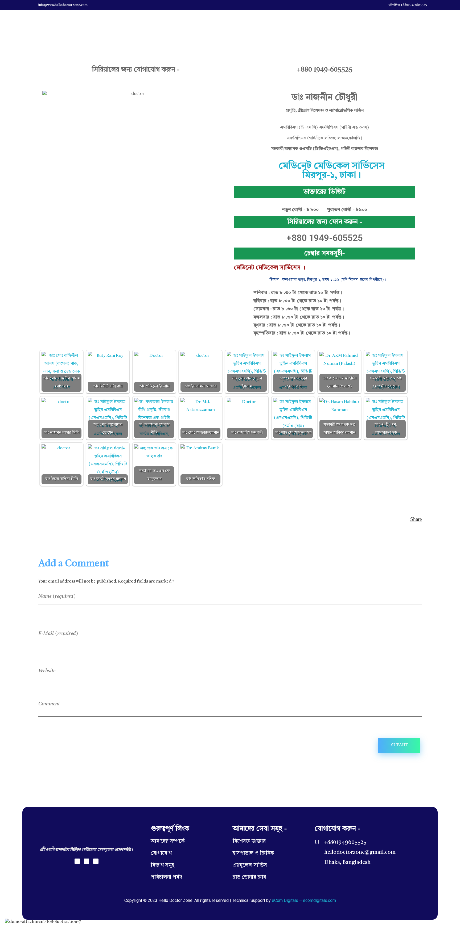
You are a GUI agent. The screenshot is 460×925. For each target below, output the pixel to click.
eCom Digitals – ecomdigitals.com (304, 900)
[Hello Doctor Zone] (39, 23)
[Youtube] (95, 861)
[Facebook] (77, 861)
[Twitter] (86, 861)
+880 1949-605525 (324, 69)
